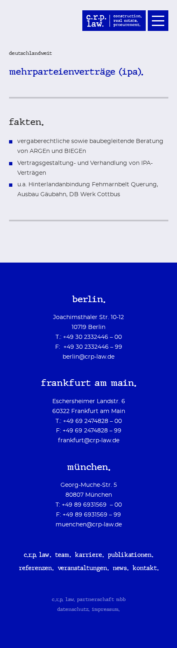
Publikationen (129, 556)
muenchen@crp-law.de (89, 525)
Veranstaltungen (82, 569)
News (120, 569)
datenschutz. (73, 609)
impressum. (106, 609)
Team (62, 556)
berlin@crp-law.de (88, 357)
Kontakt (145, 569)
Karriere (88, 556)
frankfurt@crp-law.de (88, 441)
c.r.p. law (36, 556)
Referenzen (35, 569)
